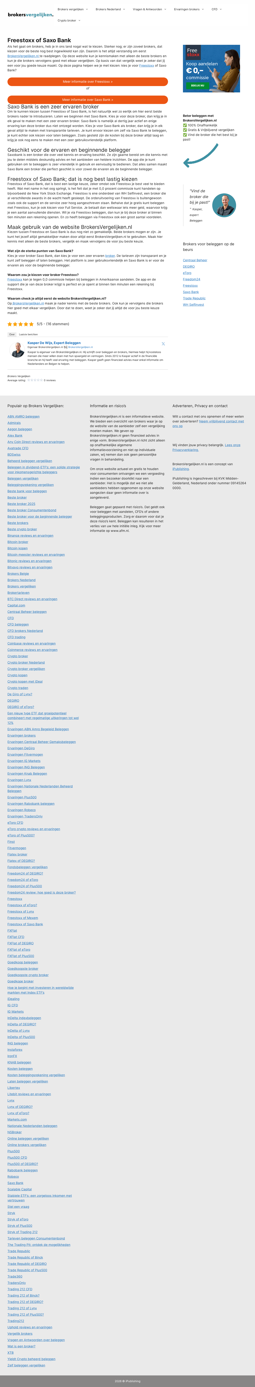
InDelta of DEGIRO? (21, 1024)
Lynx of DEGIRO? (20, 1107)
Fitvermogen (16, 848)
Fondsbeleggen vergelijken (27, 867)
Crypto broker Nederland (26, 662)
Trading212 (15, 1321)
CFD (214, 9)
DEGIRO (189, 266)
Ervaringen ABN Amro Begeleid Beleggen (38, 729)
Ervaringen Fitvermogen (25, 754)
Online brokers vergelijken (26, 1145)
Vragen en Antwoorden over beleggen (36, 1340)
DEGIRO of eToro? (20, 707)
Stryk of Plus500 (19, 1226)
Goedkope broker (20, 981)
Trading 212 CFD (19, 1289)
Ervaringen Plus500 (22, 797)
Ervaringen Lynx (19, 780)
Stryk (11, 1213)
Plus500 (13, 1151)
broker (110, 256)
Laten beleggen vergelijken (27, 1081)
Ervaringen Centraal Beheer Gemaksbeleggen (41, 742)
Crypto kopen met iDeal (25, 681)
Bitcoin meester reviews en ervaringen (36, 554)
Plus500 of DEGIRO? (22, 1164)
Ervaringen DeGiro (21, 748)
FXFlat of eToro (18, 949)
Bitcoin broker (17, 542)
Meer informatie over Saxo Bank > (87, 100)
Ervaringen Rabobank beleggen (31, 804)
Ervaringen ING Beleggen (26, 767)
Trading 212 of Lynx (22, 1308)
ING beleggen (17, 1043)
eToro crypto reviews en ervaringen (33, 829)
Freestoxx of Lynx (20, 911)
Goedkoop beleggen (22, 962)
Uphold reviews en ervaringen (29, 1327)
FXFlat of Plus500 (20, 956)
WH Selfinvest (193, 305)
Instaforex (14, 1050)
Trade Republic (194, 298)
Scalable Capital (19, 1189)
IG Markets (15, 1011)
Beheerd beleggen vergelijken (29, 461)
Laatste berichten (28, 334)
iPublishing (180, 469)
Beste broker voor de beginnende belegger (39, 516)
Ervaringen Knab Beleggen (27, 773)
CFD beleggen (18, 624)
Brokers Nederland (108, 9)
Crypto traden (17, 688)
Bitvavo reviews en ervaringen (29, 567)
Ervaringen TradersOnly (25, 816)
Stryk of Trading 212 (22, 1232)
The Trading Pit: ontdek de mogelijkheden (38, 1245)
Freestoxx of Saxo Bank (25, 924)
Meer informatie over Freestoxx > (88, 81)
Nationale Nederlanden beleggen (32, 1126)
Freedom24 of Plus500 (24, 886)
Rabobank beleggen (22, 1170)
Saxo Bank (191, 292)
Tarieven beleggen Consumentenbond (36, 1238)
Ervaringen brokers (187, 9)
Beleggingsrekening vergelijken (30, 485)
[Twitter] (163, 343)
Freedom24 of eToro (22, 880)
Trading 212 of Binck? (23, 1295)
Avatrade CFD (17, 448)
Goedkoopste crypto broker (28, 975)
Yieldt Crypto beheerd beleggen (31, 1359)
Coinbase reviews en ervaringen (31, 643)
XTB (10, 1353)
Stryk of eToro (17, 1219)
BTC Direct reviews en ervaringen (32, 599)
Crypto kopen (17, 675)
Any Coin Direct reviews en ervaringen (36, 442)
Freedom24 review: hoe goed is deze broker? (41, 892)
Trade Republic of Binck (25, 1257)
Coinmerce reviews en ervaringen (32, 650)
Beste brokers (17, 523)
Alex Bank (14, 435)
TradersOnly (16, 1283)
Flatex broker (17, 854)
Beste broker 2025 (21, 504)
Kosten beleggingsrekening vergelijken (36, 1075)
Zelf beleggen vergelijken (26, 1365)
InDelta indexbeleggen (24, 1018)
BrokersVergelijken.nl (23, 56)
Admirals (14, 423)
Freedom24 (191, 279)
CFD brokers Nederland (25, 631)
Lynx (10, 1100)
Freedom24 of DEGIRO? (25, 873)
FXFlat (12, 930)
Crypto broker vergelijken (26, 669)
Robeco (13, 1176)
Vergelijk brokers (19, 1333)
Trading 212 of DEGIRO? (25, 1302)
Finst (11, 842)
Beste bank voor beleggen (27, 491)
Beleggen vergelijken (22, 478)
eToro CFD (15, 823)
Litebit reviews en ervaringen (29, 1094)
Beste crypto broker (22, 529)
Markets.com (17, 1119)
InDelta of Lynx (18, 1031)
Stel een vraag (18, 1207)
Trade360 (14, 1276)
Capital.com (16, 605)
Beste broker (17, 497)
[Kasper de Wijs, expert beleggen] (17, 356)
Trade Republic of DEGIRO (27, 1264)
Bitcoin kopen (17, 548)
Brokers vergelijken (71, 9)
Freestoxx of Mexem (22, 918)
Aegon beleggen (19, 429)
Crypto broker (67, 20)
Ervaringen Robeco (21, 810)
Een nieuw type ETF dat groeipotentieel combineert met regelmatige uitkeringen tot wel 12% (43, 718)
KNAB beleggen (19, 1062)
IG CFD (12, 1005)
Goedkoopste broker (22, 969)
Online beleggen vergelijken (28, 1138)
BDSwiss (14, 454)
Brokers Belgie (18, 574)
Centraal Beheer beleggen (27, 612)
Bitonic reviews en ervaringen (29, 561)
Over (12, 334)
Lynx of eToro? (18, 1113)
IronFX (12, 1056)
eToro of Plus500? (21, 835)
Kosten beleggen (20, 1069)
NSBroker (14, 1132)
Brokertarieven (18, 593)
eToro (187, 273)
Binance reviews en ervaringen (30, 535)
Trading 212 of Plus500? (25, 1314)
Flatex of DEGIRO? (21, 861)
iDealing (13, 999)
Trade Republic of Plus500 (27, 1270)
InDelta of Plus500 (21, 1037)
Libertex (13, 1088)
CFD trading (16, 637)
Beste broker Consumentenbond (31, 510)
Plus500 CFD (17, 1157)
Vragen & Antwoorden (147, 9)
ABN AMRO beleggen (23, 416)
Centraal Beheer (195, 260)
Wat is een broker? (21, 1346)
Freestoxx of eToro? (22, 905)
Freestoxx (146, 65)
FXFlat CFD (15, 937)
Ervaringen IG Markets (24, 761)
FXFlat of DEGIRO (20, 943)
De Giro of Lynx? (19, 694)
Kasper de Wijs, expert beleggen (54, 343)
